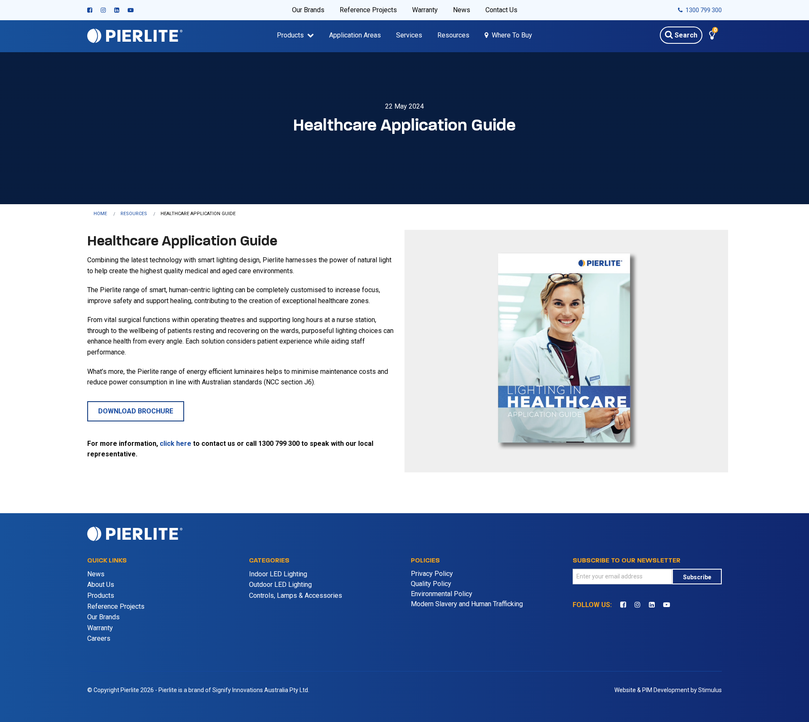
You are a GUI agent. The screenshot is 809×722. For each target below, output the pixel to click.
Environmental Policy (441, 594)
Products (290, 35)
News (461, 10)
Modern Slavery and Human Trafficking (467, 604)
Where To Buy (512, 35)
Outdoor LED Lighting (280, 585)
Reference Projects (368, 10)
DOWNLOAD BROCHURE (135, 411)
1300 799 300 (703, 10)
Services (409, 35)
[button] (712, 36)
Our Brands (308, 10)
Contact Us (501, 10)
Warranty (425, 10)
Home (100, 213)
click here (175, 444)
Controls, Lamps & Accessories (295, 595)
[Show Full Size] (566, 350)
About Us (100, 585)
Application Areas (355, 35)
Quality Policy (431, 584)
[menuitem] (107, 213)
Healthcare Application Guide (198, 213)
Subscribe (697, 577)
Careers (98, 638)
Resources (453, 35)
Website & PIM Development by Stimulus (668, 690)
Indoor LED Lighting (278, 574)
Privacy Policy (432, 574)
